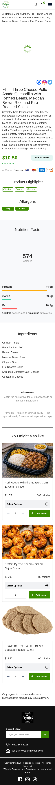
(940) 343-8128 (19, 744)
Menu (16, 14)
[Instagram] (44, 82)
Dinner (25, 14)
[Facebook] (39, 82)
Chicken (7, 189)
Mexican (31, 189)
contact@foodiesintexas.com (27, 750)
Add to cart (41, 513)
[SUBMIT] (45, 734)
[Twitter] (50, 82)
